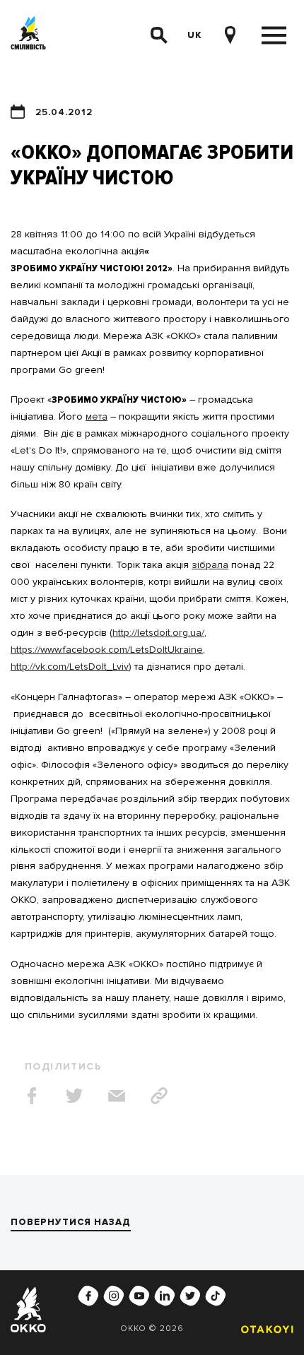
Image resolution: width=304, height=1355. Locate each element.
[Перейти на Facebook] (88, 1295)
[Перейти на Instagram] (114, 1295)
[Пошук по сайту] (159, 35)
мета (96, 416)
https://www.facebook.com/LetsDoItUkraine (107, 650)
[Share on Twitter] (74, 1096)
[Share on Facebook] (32, 1096)
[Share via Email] (116, 1096)
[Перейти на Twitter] (190, 1295)
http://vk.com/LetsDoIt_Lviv (70, 667)
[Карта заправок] (229, 35)
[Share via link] (159, 1096)
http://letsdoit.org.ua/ (158, 633)
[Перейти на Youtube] (139, 1295)
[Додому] (28, 35)
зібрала (210, 565)
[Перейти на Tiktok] (215, 1295)
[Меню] (274, 36)
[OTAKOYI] (263, 1329)
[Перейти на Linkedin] (165, 1295)
